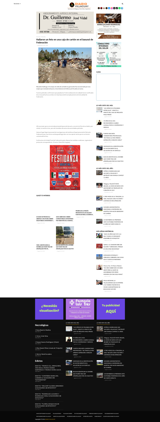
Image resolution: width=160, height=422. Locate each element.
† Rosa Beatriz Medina (43, 330)
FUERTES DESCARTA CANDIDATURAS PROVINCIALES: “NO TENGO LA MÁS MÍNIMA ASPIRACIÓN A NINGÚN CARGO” (113, 137)
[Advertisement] (65, 109)
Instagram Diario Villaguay (43, 416)
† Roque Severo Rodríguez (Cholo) (47, 342)
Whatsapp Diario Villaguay (43, 413)
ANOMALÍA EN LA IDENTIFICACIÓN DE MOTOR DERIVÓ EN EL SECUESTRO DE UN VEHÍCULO (113, 148)
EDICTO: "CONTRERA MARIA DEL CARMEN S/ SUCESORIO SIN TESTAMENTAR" (46, 378)
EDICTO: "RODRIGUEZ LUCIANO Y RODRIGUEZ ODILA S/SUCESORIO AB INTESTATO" (48, 396)
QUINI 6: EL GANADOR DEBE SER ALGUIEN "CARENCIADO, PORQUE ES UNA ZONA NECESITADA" (113, 247)
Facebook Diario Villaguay (74, 416)
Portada (38, 37)
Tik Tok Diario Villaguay (80, 413)
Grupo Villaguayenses (59, 416)
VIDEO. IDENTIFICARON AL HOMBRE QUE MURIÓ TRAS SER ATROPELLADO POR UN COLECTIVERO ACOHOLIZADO (44, 247)
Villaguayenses (57, 413)
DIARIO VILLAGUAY (50, 419)
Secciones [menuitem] (16, 4)
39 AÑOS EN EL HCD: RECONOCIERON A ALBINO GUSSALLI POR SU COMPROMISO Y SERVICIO (114, 124)
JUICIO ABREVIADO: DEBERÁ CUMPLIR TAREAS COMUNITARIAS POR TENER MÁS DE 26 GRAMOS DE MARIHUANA (64, 219)
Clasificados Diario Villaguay (111, 416)
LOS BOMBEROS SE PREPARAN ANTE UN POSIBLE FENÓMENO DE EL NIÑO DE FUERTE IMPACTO (113, 222)
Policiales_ (43, 37)
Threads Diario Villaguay (95, 413)
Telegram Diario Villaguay (112, 413)
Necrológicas (41, 325)
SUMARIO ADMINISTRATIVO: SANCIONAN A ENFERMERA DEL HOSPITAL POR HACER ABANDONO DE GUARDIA (113, 210)
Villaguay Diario (67, 413)
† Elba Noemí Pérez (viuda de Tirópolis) (48, 348)
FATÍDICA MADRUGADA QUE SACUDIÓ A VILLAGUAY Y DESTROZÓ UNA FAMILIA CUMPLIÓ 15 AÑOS (114, 174)
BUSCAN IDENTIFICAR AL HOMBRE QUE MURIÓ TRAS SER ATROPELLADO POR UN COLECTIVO (65, 247)
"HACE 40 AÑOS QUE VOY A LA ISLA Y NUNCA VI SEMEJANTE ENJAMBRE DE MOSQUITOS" (112, 236)
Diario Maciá (98, 416)
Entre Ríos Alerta (87, 416)
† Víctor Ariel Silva (41, 336)
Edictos (38, 361)
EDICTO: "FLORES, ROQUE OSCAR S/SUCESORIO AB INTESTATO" (47, 405)
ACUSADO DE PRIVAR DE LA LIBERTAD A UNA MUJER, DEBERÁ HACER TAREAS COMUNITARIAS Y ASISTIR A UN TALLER (44, 219)
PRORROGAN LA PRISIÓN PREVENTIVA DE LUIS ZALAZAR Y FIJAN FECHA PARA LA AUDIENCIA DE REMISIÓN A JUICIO (84, 213)
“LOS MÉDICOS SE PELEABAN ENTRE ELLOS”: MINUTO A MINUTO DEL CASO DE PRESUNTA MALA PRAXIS (113, 111)
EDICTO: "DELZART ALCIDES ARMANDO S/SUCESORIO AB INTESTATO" (49, 387)
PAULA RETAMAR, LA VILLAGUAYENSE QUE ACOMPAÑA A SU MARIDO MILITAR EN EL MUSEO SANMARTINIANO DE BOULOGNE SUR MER (113, 285)
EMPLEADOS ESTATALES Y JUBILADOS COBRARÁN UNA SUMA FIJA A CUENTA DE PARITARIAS (114, 257)
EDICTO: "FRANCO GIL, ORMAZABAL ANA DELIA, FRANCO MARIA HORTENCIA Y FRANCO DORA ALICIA (48, 368)
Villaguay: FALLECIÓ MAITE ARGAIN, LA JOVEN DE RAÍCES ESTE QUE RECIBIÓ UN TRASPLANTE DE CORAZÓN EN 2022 (113, 187)
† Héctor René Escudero (43, 354)
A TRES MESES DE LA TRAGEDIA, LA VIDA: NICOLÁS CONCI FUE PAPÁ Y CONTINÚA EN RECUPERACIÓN (114, 199)
